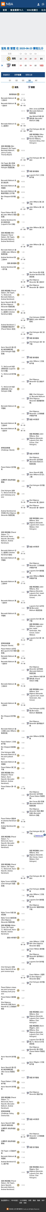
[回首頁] (9, 4)
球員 (25, 1203)
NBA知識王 (32, 10)
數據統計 (6, 74)
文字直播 (17, 74)
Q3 (23, 80)
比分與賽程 (23, 1200)
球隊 (20, 1203)
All (36, 80)
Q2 (16, 80)
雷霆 (13, 65)
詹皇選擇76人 (17, 10)
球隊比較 (28, 74)
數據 (34, 1200)
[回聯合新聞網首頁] (3, 4)
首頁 (5, 10)
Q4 (29, 80)
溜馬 (13, 58)
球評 (43, 1200)
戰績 (38, 1200)
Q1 (10, 80)
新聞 (29, 1200)
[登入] (38, 4)
